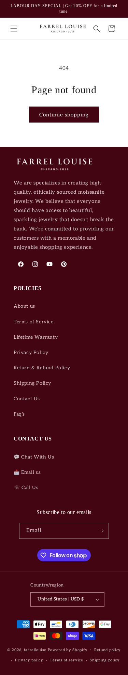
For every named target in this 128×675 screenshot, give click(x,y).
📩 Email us (27, 472)
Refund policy (107, 650)
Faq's (19, 414)
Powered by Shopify (68, 649)
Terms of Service (34, 322)
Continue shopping (64, 115)
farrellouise (35, 649)
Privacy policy (29, 660)
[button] (13, 28)
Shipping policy (105, 660)
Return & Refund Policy (42, 368)
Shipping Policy (32, 383)
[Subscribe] (101, 531)
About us (24, 306)
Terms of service (66, 660)
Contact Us (27, 399)
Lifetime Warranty (36, 337)
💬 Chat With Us (34, 457)
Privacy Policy (31, 352)
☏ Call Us (26, 488)
